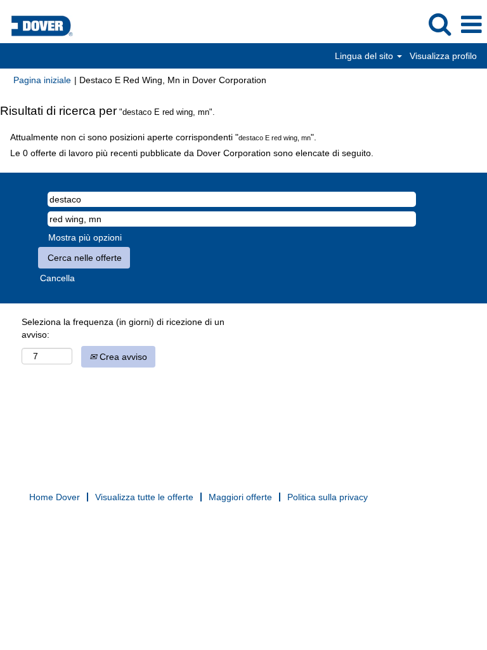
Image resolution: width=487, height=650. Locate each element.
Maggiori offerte (240, 497)
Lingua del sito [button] (365, 56)
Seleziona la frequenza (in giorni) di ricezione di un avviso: (123, 328)
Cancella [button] (57, 278)
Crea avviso (122, 357)
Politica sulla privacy (327, 497)
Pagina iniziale (42, 80)
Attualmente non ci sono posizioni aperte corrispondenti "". (163, 137)
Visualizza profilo (443, 56)
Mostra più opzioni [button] (85, 237)
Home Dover (54, 497)
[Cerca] (439, 23)
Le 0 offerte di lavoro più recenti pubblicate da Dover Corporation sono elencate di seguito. (191, 153)
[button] (471, 24)
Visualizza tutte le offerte (144, 497)
